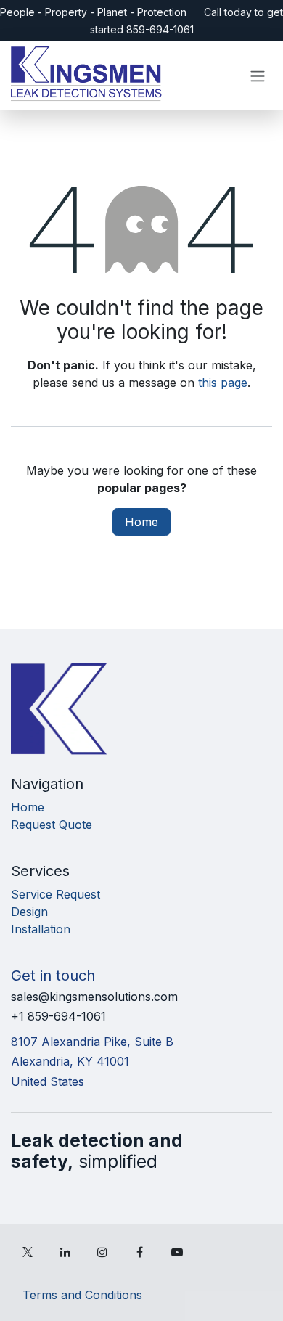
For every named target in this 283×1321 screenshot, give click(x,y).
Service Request (55, 894)
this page (222, 382)
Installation (40, 929)
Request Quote (51, 824)
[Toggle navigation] (257, 75)
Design (29, 911)
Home (141, 522)
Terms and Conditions (82, 1295)
